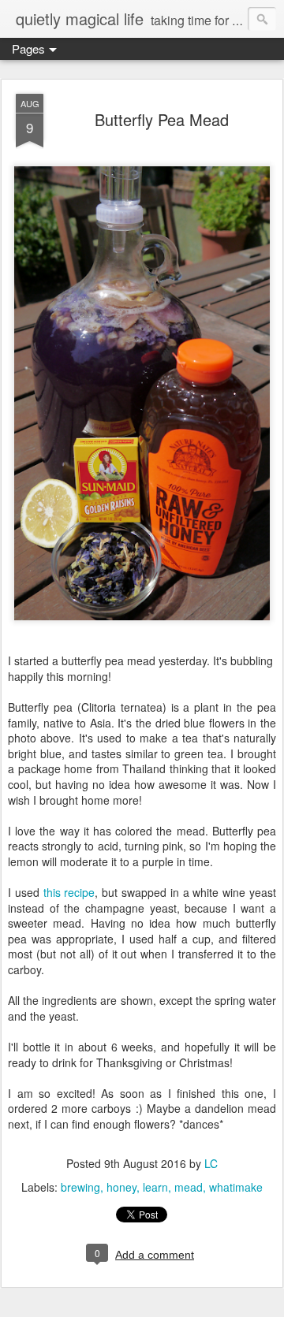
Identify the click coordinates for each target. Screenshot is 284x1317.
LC (211, 1163)
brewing (80, 1187)
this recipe (69, 892)
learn (155, 1187)
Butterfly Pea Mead (162, 119)
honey (121, 1187)
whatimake (236, 1187)
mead (188, 1187)
